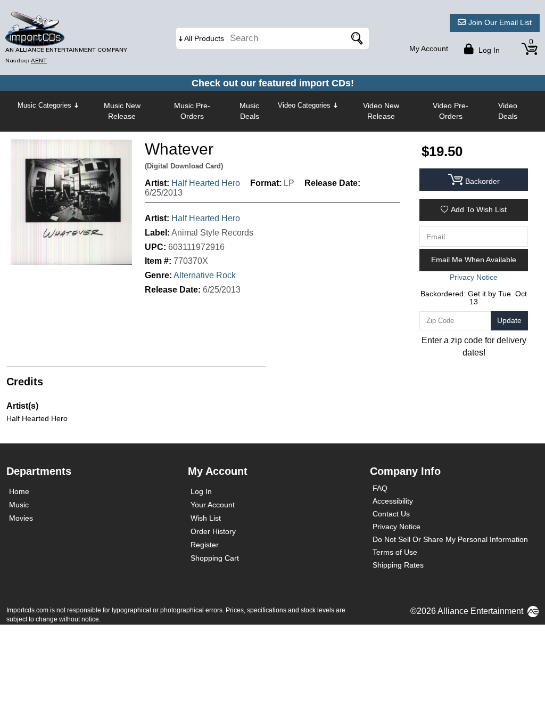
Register (205, 544)
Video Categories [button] (304, 105)
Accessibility (393, 501)
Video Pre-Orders (450, 110)
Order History (213, 531)
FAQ (380, 488)
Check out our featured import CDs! (273, 83)
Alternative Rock (205, 275)
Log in (488, 50)
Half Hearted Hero (205, 183)
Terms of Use (395, 552)
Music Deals (249, 110)
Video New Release (381, 110)
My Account (428, 48)
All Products (204, 38)
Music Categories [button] (44, 105)
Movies (21, 518)
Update (509, 320)
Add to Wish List (479, 209)
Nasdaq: (26, 60)
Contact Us (391, 513)
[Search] (355, 38)
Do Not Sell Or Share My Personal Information (450, 539)
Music (19, 504)
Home (19, 491)
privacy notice (474, 277)
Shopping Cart (215, 558)
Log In (201, 491)
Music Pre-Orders (192, 110)
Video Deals (507, 110)
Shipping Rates (398, 565)
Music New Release (122, 110)
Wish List (206, 518)
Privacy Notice (396, 526)
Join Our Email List (500, 22)
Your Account (213, 504)
